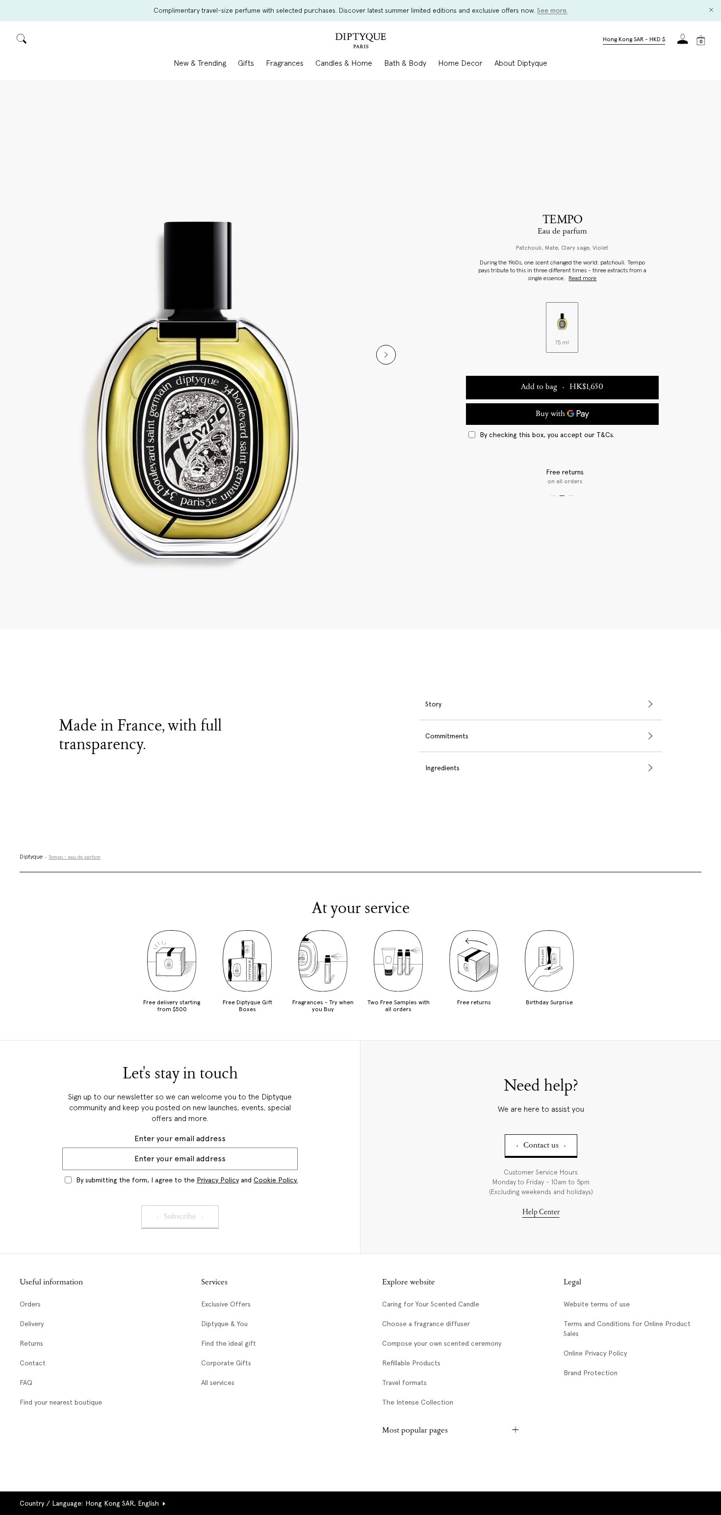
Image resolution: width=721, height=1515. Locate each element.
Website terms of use (597, 1304)
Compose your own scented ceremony (441, 1343)
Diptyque (31, 857)
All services (217, 1382)
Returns (31, 1343)
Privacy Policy (218, 1180)
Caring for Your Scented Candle (430, 1304)
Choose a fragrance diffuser (426, 1324)
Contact (33, 1363)
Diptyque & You (224, 1324)
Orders (30, 1304)
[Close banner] (711, 10)
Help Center (541, 1212)
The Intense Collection (417, 1402)
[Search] (21, 39)
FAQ (26, 1382)
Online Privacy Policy (595, 1353)
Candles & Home (343, 63)
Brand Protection (591, 1373)
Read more (582, 279)
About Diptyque (520, 63)
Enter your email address (180, 1138)
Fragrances (285, 63)
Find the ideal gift (228, 1343)
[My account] (683, 42)
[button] (634, 40)
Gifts (246, 63)
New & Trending (200, 63)
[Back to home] (360, 42)
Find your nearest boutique (61, 1402)
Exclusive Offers (226, 1304)
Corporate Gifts (226, 1363)
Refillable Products (411, 1363)
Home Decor (460, 63)
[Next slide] (386, 355)
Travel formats (404, 1382)
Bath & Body (405, 63)
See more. (552, 10)
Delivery (32, 1324)
